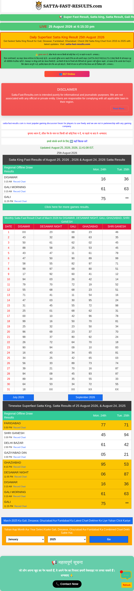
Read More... (119, 108)
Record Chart (19, 181)
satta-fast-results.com (78, 44)
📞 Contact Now (67, 584)
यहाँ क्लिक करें (80, 141)
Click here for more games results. (67, 207)
